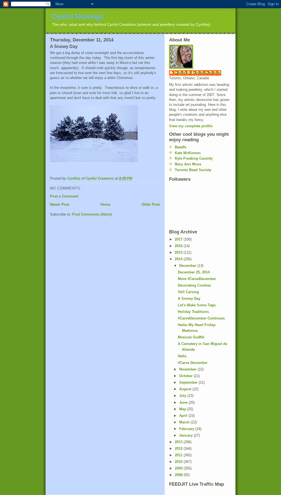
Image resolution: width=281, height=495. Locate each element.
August (185, 389)
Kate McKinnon (188, 153)
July (183, 396)
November (188, 369)
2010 (179, 462)
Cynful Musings (77, 16)
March (185, 422)
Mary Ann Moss (188, 164)
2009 (179, 468)
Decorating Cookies (194, 285)
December (188, 266)
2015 (179, 252)
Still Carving (188, 292)
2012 (179, 448)
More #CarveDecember (197, 279)
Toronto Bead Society (193, 170)
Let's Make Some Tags (197, 305)
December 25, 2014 (194, 272)
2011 (179, 455)
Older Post (151, 204)
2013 (179, 442)
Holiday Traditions (193, 312)
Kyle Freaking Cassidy (194, 158)
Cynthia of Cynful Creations (198, 72)
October (186, 376)
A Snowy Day (189, 298)
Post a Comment (64, 196)
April (184, 416)
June (184, 402)
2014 (179, 259)
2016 (179, 246)
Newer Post (59, 204)
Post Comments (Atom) (92, 214)
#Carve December (192, 363)
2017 (179, 239)
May (183, 409)
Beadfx (180, 147)
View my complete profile (190, 126)
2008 (179, 475)
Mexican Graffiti (191, 337)
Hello (182, 356)
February (187, 429)
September (189, 382)
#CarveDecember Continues (201, 318)
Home (105, 204)
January (186, 435)
